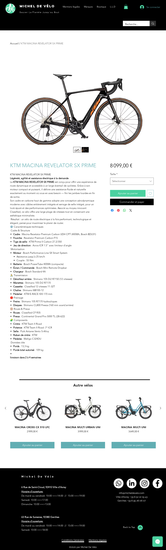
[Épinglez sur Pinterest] (118, 210)
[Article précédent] (5, 408)
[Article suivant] (160, 408)
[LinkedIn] (131, 483)
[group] (83, 421)
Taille (114, 174)
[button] (126, 6)
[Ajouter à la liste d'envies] (150, 193)
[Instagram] (144, 483)
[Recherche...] (153, 23)
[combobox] (132, 181)
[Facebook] (157, 483)
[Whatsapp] (119, 483)
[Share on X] (131, 210)
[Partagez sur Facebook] (112, 210)
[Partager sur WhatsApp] (124, 210)
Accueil (14, 43)
